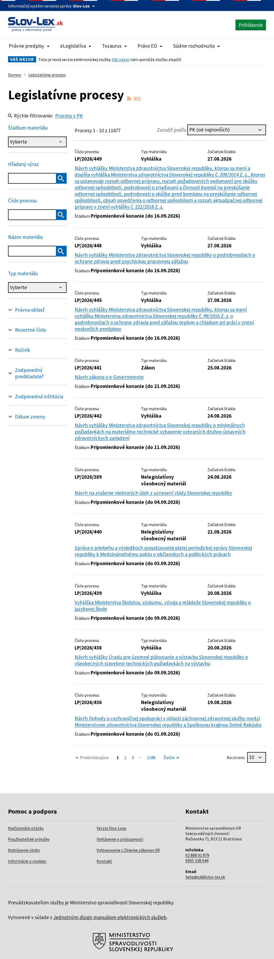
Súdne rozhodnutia (194, 46)
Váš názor (121, 59)
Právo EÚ (147, 46)
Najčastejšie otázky (26, 828)
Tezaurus (111, 46)
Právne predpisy (26, 46)
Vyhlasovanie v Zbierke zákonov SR (128, 850)
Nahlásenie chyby (24, 850)
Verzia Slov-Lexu (111, 828)
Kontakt (104, 861)
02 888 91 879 (197, 855)
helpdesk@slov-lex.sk (205, 876)
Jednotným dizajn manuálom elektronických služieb (109, 917)
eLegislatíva (73, 46)
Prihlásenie (251, 25)
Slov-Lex (81, 6)
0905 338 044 (196, 860)
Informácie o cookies (27, 861)
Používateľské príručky (29, 839)
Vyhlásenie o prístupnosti (120, 839)
